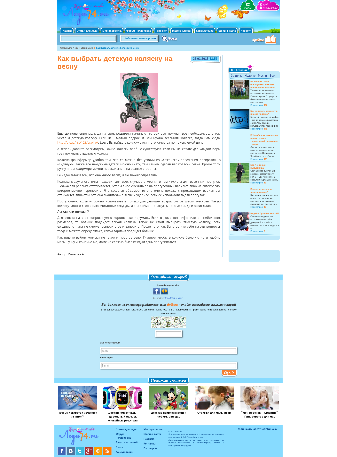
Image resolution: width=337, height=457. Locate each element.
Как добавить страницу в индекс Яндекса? (264, 112)
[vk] (71, 448)
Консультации (205, 30)
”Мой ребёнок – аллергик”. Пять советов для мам (259, 414)
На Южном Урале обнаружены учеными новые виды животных (262, 84)
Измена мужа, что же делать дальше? (261, 190)
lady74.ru (187, 437)
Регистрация (270, 8)
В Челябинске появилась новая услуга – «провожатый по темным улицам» (264, 140)
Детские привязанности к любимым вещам (168, 414)
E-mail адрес (106, 357)
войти (172, 304)
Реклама (149, 439)
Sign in (229, 372)
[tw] (80, 448)
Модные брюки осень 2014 (264, 213)
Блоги (119, 447)
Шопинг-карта (227, 30)
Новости (246, 30)
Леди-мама (87, 47)
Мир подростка (111, 30)
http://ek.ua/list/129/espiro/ (77, 142)
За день (236, 75)
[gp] (89, 448)
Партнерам (150, 448)
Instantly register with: (168, 285)
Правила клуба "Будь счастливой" (265, 40)
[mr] (98, 448)
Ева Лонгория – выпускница (258, 166)
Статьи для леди (87, 30)
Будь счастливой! (127, 442)
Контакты (149, 443)
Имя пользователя (110, 342)
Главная (67, 30)
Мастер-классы (181, 30)
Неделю (250, 75)
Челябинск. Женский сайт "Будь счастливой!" (85, 15)
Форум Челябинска (138, 30)
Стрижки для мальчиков (214, 412)
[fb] (62, 448)
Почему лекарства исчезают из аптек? (77, 414)
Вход (265, 4)
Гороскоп (161, 30)
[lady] (85, 437)
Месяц (262, 75)
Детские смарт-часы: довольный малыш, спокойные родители (123, 416)
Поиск (169, 38)
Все (272, 75)
